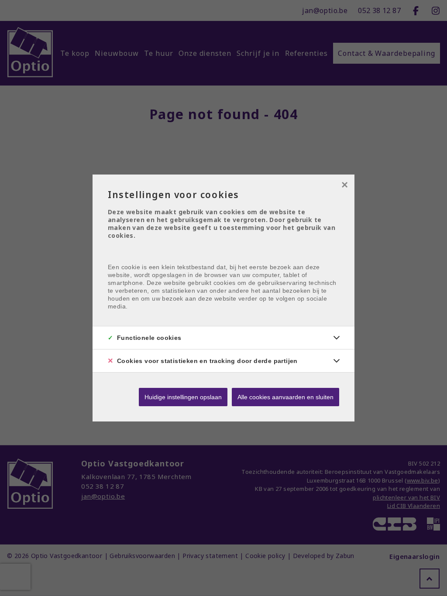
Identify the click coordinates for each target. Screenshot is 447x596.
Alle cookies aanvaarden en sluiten (285, 397)
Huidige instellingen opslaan (183, 397)
